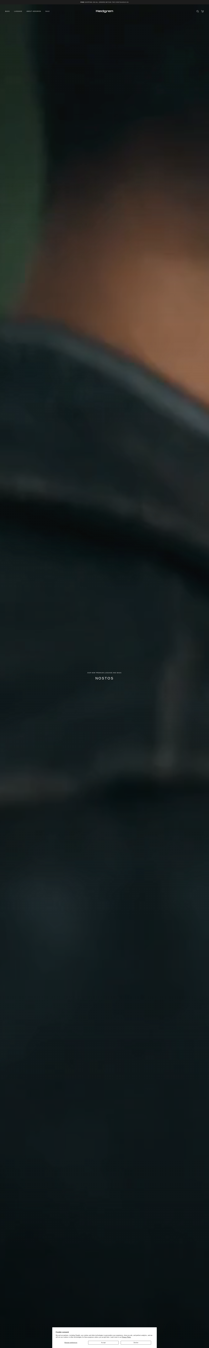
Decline (136, 1342)
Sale (47, 11)
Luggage (18, 11)
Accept (103, 1342)
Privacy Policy (126, 1337)
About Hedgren (34, 11)
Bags (7, 11)
